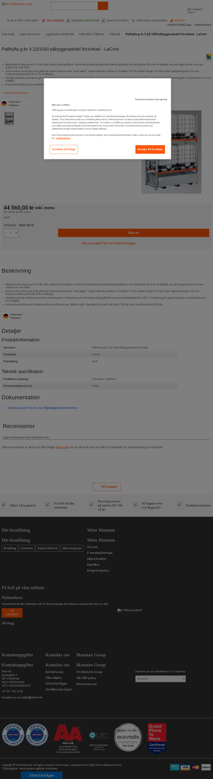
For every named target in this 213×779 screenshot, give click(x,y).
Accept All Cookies (150, 149)
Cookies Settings (64, 149)
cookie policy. (63, 138)
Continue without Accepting (151, 99)
